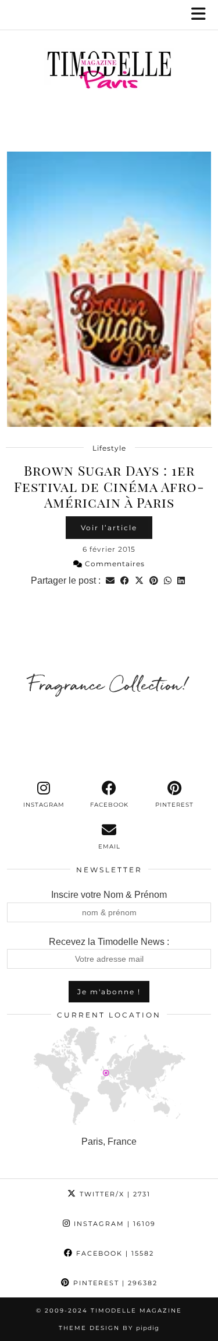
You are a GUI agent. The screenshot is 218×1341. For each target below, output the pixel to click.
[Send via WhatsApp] (167, 580)
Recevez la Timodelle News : (109, 942)
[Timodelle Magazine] (109, 72)
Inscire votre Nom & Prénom (109, 895)
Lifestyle (109, 448)
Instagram (113, 1224)
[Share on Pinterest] (153, 580)
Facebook (113, 1253)
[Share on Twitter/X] (139, 580)
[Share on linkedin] (181, 580)
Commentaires (114, 563)
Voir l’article (109, 527)
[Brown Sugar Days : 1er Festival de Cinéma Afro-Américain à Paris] (109, 289)
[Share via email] (110, 580)
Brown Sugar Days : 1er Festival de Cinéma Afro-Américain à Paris (109, 486)
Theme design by (109, 1328)
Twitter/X (114, 1194)
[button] (202, 15)
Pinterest (114, 1283)
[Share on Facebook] (124, 580)
